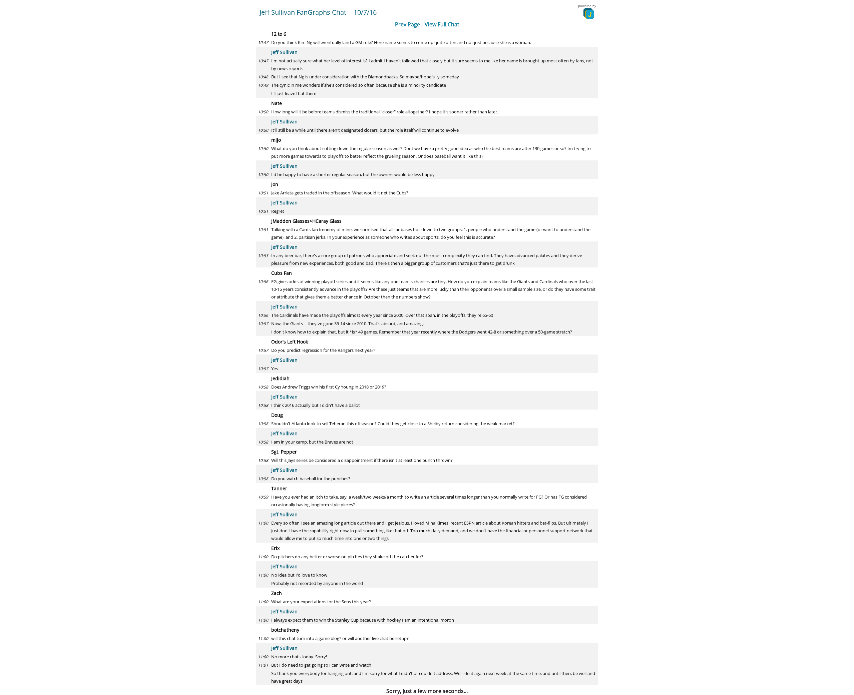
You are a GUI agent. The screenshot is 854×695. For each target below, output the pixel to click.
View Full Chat (442, 24)
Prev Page (407, 24)
